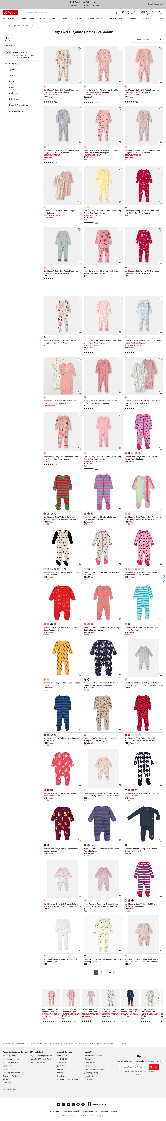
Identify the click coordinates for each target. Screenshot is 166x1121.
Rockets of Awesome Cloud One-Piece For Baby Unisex (61, 960)
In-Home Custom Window (67, 1079)
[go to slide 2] (80, 7)
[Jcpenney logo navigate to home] (10, 12)
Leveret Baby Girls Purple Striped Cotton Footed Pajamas (100, 518)
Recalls (6, 1079)
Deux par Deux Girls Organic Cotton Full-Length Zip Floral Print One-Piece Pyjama (62, 905)
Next (109, 972)
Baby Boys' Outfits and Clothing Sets (48, 1043)
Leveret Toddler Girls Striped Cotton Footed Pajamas (142, 628)
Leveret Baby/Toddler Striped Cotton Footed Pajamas (61, 739)
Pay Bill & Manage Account (41, 1055)
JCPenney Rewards (10, 1062)
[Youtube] (78, 1104)
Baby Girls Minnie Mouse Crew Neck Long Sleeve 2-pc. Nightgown (61, 402)
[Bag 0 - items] (160, 12)
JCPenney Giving (91, 1072)
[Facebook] (68, 1104)
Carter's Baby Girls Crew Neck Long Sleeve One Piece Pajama (101, 272)
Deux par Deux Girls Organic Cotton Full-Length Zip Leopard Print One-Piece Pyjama (101, 905)
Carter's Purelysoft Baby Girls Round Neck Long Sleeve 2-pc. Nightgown (142, 402)
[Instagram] (63, 1104)
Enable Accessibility (156, 4)
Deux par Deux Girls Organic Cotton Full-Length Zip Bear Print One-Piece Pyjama (102, 794)
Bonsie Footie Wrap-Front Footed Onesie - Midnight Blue (141, 849)
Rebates (6, 1086)
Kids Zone (61, 1076)
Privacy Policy (54, 1111)
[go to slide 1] (78, 7)
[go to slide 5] (86, 7)
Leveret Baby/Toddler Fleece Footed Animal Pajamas (61, 849)
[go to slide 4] (84, 7)
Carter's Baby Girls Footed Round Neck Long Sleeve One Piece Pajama (102, 211)
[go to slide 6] (89, 7)
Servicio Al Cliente (10, 1089)
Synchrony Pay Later (11, 1076)
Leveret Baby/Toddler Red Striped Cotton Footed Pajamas (141, 905)
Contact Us (7, 1066)
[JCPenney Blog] (83, 1104)
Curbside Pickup (64, 1059)
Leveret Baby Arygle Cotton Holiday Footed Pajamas (142, 794)
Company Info (90, 1062)
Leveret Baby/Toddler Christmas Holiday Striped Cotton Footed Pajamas (60, 518)
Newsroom (89, 1066)
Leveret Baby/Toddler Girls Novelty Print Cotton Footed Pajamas (141, 573)
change (31, 55)
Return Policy (8, 1069)
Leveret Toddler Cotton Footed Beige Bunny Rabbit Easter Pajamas (101, 739)
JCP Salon (61, 1066)
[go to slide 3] (82, 7)
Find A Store (62, 1055)
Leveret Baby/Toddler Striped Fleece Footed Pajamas (101, 849)
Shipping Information (11, 1072)
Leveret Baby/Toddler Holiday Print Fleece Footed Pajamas (61, 628)
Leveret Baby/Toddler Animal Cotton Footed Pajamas (61, 573)
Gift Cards (7, 1083)
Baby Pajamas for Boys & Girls (71, 1043)
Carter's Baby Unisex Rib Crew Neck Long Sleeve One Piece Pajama (142, 211)
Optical (60, 1072)
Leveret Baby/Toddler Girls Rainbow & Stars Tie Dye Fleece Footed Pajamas (143, 518)
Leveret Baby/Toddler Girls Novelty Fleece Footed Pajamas (60, 794)
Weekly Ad (61, 1062)
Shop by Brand (91, 1076)
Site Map (88, 1079)
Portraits (60, 1069)
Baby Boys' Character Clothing (25, 1043)
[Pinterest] (73, 1104)
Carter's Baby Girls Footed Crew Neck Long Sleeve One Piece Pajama (61, 91)
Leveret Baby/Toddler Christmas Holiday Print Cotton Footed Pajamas (140, 739)
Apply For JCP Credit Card (40, 1059)
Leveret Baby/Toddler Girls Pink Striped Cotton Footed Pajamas (103, 628)
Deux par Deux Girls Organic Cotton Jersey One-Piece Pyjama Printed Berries (142, 960)
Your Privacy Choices (69, 1111)
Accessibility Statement (108, 1111)
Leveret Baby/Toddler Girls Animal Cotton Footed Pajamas (141, 457)
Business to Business (93, 1055)
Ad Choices (80, 1116)
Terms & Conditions (67, 1116)
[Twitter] (59, 1104)
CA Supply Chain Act (90, 1111)
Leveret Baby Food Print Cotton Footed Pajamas (62, 684)
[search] (116, 12)
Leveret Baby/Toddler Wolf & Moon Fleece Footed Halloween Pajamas (101, 684)
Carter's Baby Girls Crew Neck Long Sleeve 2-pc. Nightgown (62, 211)
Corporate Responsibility (95, 1069)
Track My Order (9, 1055)
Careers (88, 1059)
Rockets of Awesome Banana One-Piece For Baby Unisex (102, 960)
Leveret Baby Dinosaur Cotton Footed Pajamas (102, 573)
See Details (138, 1074)
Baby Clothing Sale (121, 1043)
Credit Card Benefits (38, 1062)
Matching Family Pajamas (105, 1043)
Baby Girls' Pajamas (89, 1043)
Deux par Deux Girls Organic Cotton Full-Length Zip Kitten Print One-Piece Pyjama (144, 684)
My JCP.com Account (11, 1059)
